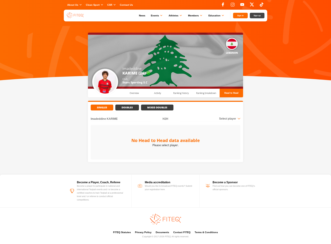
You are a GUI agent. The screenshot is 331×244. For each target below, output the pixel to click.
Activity (157, 93)
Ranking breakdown (206, 93)
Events (157, 15)
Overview (134, 93)
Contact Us (126, 4)
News (142, 15)
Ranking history (181, 93)
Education (216, 15)
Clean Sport (95, 5)
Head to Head (231, 93)
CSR (111, 5)
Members (195, 15)
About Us (74, 5)
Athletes (176, 15)
